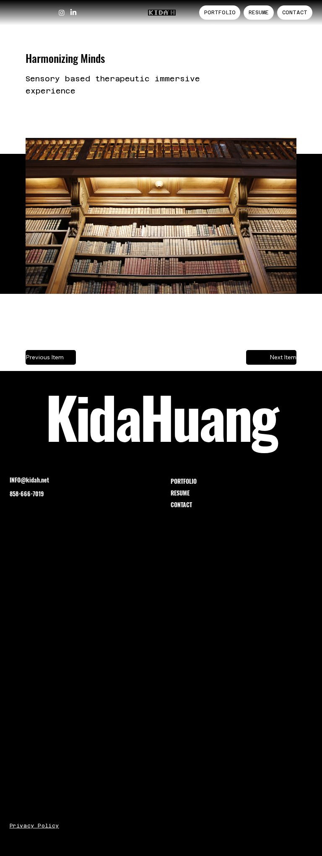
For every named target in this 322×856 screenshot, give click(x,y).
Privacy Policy (34, 826)
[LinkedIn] (73, 12)
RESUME (180, 492)
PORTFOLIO (184, 481)
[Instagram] (61, 12)
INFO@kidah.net (29, 479)
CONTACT (181, 504)
